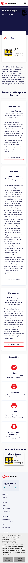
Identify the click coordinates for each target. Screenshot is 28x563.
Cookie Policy (6, 554)
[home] (8, 3)
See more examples (14, 157)
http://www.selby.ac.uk (9, 14)
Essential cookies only (8, 559)
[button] (25, 3)
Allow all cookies (20, 559)
